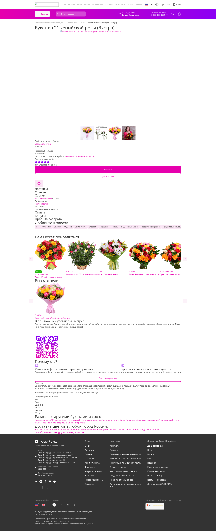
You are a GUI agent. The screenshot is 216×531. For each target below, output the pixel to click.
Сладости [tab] (93, 227)
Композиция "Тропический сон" (81, 273)
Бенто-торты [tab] (80, 227)
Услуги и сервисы (93, 471)
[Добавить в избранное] (39, 183)
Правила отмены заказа (121, 479)
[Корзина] (179, 14)
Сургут (60, 432)
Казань (53, 432)
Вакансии (89, 484)
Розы (149, 458)
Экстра (47, 144)
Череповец (70, 429)
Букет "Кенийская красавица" (49, 274)
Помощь (130, 4)
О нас (64, 4)
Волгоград (102, 429)
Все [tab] (37, 227)
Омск (47, 432)
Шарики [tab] (57, 227)
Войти (178, 4)
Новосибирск (82, 429)
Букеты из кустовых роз (90, 420)
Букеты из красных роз (148, 420)
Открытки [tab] (46, 227)
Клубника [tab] (68, 227)
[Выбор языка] (146, 4)
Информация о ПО (94, 479)
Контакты (122, 4)
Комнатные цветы (156, 471)
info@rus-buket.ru (45, 475)
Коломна (149, 429)
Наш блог (89, 475)
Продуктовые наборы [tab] (172, 227)
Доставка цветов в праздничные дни (126, 485)
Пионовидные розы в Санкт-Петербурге (65, 422)
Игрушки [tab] (104, 227)
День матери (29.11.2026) (159, 484)
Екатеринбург (70, 432)
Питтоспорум (41, 203)
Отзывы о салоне (118, 467)
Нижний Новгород (135, 429)
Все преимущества (108, 378)
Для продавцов (97, 4)
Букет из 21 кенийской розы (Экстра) (52, 316)
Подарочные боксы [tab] (129, 227)
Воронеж (60, 429)
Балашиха (40, 429)
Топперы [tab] (114, 227)
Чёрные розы (165, 420)
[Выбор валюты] (151, 4)
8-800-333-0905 (44, 469)
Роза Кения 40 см (43, 198)
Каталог (44, 14)
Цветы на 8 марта (155, 475)
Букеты (150, 454)
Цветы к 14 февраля (156, 479)
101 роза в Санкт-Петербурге (65, 420)
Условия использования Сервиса (126, 458)
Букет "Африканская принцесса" (144, 273)
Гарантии (86, 4)
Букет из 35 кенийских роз (172, 273)
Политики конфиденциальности (125, 454)
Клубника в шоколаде (157, 467)
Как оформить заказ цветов (123, 471)
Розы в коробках (43, 420)
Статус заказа (164, 4)
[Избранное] (173, 14)
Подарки (151, 462)
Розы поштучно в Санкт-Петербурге (119, 420)
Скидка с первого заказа (122, 475)
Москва (80, 432)
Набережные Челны (116, 429)
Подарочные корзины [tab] (150, 227)
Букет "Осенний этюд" (107, 273)
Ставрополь (50, 429)
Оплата (79, 4)
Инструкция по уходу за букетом (125, 462)
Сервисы (138, 4)
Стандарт (39, 144)
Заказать (108, 169)
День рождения (155, 445)
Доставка (71, 4)
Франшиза (90, 467)
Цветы (150, 450)
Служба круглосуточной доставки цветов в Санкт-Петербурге (64, 512)
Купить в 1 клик (108, 176)
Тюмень (93, 429)
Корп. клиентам (110, 4)
